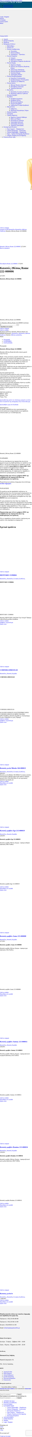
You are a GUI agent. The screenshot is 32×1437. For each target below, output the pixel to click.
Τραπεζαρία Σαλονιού (17, 122)
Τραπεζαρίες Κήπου (16, 74)
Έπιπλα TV (10, 47)
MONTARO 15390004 (8, 575)
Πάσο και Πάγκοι (16, 119)
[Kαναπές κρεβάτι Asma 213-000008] (16, 931)
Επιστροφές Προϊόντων (13, 1411)
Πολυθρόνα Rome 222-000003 (9, 263)
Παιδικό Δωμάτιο (12, 112)
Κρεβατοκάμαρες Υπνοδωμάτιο (20, 80)
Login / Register (8, 1422)
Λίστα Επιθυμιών (9, 1375)
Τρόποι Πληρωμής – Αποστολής (16, 130)
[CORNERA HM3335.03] (16, 665)
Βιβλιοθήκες (10, 46)
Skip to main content (16, 1)
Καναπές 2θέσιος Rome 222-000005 (10, 246)
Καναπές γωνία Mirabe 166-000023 (13, 768)
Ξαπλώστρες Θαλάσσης (17, 69)
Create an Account (5, 1436)
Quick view (3, 624)
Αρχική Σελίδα (8, 1372)
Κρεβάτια (10, 96)
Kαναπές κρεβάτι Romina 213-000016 (14, 1147)
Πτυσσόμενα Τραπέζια (17, 120)
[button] (6, 783)
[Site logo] (12, 15)
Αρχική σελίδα (4, 229)
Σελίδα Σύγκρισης (9, 1376)
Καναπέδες (10, 90)
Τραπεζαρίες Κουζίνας (17, 124)
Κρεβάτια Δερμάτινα (16, 98)
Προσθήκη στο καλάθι (6, 326)
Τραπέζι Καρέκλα (12, 115)
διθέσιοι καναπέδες (16, 335)
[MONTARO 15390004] (16, 570)
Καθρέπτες (14, 109)
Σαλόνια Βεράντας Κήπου (18, 71)
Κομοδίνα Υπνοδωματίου (18, 78)
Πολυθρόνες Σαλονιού (17, 86)
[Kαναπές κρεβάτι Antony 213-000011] (16, 1036)
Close (1, 1427)
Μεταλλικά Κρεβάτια (17, 102)
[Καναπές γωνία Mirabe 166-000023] (16, 763)
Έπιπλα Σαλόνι (11, 83)
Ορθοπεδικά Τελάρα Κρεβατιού (20, 105)
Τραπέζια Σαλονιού (16, 88)
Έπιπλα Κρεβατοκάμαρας (14, 76)
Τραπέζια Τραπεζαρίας (17, 125)
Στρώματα (10, 113)
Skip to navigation (5, 1)
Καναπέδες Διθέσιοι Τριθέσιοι (19, 93)
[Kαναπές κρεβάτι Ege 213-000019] (16, 825)
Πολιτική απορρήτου (9, 1378)
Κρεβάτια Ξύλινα (15, 100)
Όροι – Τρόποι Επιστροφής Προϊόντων (18, 134)
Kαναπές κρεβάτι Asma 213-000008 (13, 936)
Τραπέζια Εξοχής (15, 73)
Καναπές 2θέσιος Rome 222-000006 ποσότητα (15, 323)
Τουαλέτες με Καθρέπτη (17, 81)
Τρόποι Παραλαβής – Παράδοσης (16, 132)
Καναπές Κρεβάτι (12, 95)
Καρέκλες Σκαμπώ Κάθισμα (19, 117)
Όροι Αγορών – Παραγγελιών (15, 129)
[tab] (7, 339)
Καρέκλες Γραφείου (16, 59)
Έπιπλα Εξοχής (11, 63)
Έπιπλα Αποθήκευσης (13, 49)
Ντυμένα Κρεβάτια (16, 103)
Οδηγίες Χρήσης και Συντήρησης (16, 135)
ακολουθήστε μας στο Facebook (9, 404)
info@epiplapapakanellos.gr (12, 1328)
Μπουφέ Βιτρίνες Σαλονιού (18, 85)
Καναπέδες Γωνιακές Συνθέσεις (20, 92)
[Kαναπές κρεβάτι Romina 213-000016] (16, 1142)
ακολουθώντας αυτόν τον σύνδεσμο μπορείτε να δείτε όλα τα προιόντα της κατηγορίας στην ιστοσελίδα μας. (15, 400)
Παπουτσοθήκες (15, 53)
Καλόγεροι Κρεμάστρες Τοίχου (20, 110)
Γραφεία (13, 58)
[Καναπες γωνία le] (16, 1247)
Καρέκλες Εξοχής (16, 65)
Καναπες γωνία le (6, 1293)
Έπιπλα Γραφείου (12, 56)
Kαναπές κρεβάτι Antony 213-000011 (13, 1042)
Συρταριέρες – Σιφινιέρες (18, 54)
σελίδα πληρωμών (5, 483)
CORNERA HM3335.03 (9, 670)
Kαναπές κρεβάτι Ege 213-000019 (12, 831)
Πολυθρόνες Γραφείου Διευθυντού (20, 61)
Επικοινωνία (7, 1380)
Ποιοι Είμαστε (8, 1373)
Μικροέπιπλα (11, 107)
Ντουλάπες (14, 51)
